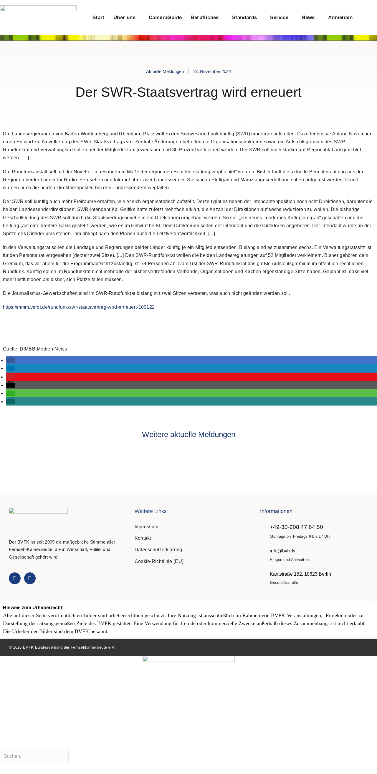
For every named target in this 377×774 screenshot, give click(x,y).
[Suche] (0, 771)
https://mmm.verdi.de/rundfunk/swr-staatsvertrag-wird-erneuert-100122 (79, 307)
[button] (363, 18)
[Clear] (70, 757)
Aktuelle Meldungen (165, 71)
